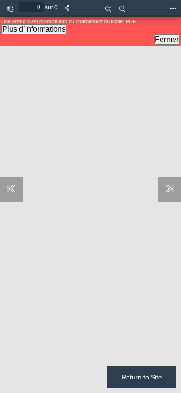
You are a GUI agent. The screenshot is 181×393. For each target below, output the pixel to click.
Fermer (167, 39)
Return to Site (142, 377)
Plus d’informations (33, 29)
